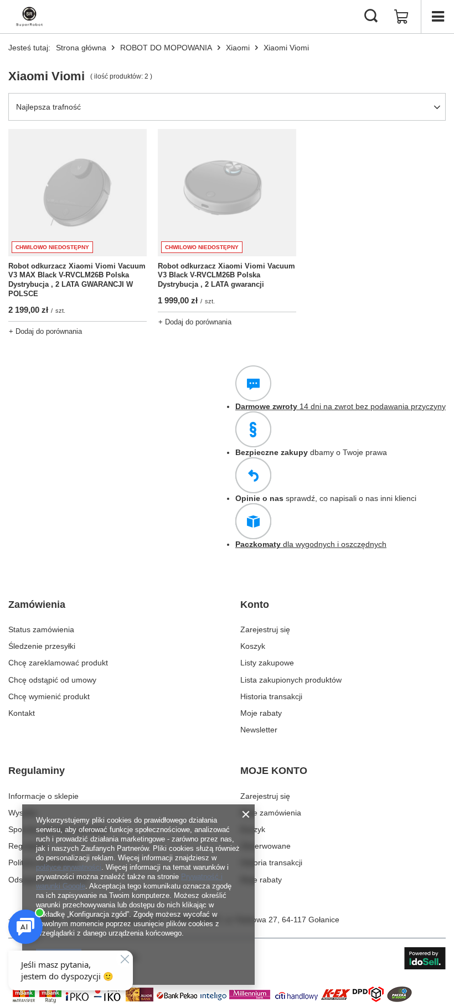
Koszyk (252, 646)
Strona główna (81, 47)
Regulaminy (36, 770)
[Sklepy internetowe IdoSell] (425, 958)
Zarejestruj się (265, 629)
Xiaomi (238, 47)
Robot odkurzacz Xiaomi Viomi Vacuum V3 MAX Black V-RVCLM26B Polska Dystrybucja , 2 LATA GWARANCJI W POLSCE (77, 280)
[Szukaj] (371, 16)
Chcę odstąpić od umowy (52, 679)
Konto (254, 604)
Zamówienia (36, 604)
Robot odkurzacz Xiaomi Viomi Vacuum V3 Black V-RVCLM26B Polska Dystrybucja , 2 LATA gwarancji (226, 275)
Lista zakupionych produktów (291, 679)
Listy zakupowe (267, 662)
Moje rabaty (261, 713)
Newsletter (258, 729)
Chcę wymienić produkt (49, 696)
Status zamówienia (41, 629)
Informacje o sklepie (43, 796)
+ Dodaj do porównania (45, 331)
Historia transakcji (271, 696)
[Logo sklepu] (29, 17)
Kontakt (21, 713)
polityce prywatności (68, 867)
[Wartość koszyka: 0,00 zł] (401, 16)
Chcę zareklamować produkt (58, 662)
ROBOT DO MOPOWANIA (166, 47)
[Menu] (437, 16)
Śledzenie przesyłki (41, 646)
